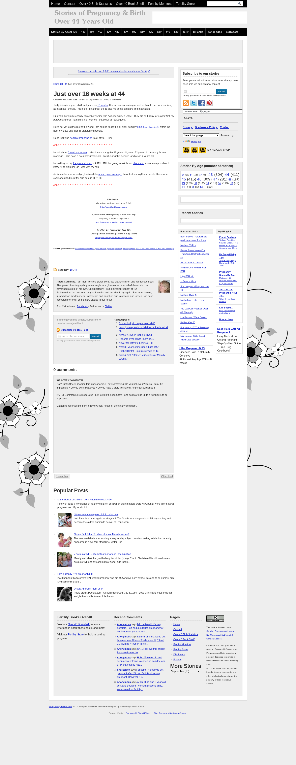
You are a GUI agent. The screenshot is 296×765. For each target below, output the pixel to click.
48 (230, 179)
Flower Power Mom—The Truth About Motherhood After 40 (194, 254)
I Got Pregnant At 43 (192, 348)
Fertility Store (185, 3)
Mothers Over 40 (188, 295)
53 (231, 183)
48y (117, 31)
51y (142, 31)
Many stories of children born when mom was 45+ (84, 499)
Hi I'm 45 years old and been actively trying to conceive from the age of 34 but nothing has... (141, 661)
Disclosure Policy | (206, 127)
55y (176, 31)
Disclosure (179, 654)
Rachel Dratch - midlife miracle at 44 (138, 351)
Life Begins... (226, 307)
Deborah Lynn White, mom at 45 (136, 339)
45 (184, 179)
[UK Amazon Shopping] (202, 151)
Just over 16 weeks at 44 (89, 93)
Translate (196, 141)
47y (109, 31)
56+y (185, 31)
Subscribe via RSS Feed (74, 330)
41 (191, 175)
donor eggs (215, 31)
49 (183, 183)
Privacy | (188, 127)
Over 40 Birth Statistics (95, 3)
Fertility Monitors (160, 3)
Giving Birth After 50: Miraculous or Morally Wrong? (101, 534)
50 (195, 183)
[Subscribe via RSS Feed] (186, 103)
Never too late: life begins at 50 (136, 343)
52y (151, 31)
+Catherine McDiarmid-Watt (137, 713)
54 (183, 186)
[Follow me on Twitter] (193, 103)
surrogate (232, 31)
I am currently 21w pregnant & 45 (75, 574)
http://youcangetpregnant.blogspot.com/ (113, 237)
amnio (148, 127)
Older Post (167, 476)
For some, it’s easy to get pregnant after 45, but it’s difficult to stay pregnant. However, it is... (140, 673)
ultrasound (138, 163)
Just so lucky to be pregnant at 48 (137, 323)
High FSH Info (187, 276)
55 (193, 187)
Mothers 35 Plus (188, 245)
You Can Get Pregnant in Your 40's (228, 292)
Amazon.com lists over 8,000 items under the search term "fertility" (114, 71)
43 (210, 174)
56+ (202, 186)
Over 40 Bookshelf (79, 624)
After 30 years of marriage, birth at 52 (139, 347)
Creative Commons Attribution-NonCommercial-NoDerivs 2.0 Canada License (220, 635)
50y (134, 31)
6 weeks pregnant (77, 152)
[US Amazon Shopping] (186, 151)
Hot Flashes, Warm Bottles (193, 317)
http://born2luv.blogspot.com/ (113, 207)
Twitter (108, 306)
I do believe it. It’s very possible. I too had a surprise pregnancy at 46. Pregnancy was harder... (140, 628)
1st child (198, 31)
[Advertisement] (199, 17)
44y (83, 31)
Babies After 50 (187, 322)
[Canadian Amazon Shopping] (194, 151)
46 (199, 179)
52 (219, 183)
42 (200, 175)
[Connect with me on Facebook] (201, 103)
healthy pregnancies (81, 138)
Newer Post (62, 476)
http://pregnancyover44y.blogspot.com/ (114, 222)
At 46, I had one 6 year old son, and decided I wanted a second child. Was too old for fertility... (141, 686)
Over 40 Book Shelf (130, 3)
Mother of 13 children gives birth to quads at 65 (228, 280)
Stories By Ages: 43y (64, 31)
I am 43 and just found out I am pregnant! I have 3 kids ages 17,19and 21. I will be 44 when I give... (141, 640)
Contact (69, 3)
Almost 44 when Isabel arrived (135, 335)
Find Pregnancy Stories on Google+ (170, 713)
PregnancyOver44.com (60, 706)
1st (61, 84)
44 (66, 84)
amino (109, 174)
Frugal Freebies (227, 237)
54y (168, 31)
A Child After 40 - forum (191, 262)
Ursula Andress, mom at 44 (88, 588)
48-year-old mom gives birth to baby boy (96, 514)
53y (159, 31)
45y (92, 31)
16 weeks (102, 105)
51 (207, 183)
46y (100, 31)
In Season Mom (188, 281)
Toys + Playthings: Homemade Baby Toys (227, 263)
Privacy (177, 659)
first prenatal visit (82, 163)
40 (183, 175)
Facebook (82, 306)
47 (215, 179)
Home (55, 3)
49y (125, 31)
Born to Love (226, 319)
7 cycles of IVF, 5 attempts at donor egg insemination (102, 554)
